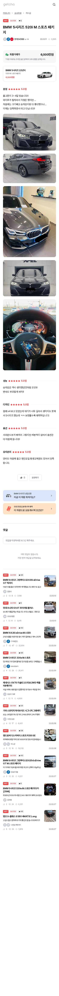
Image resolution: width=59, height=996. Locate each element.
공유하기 (35, 477)
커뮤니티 (6, 13)
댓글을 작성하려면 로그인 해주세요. (20, 540)
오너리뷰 (17, 13)
